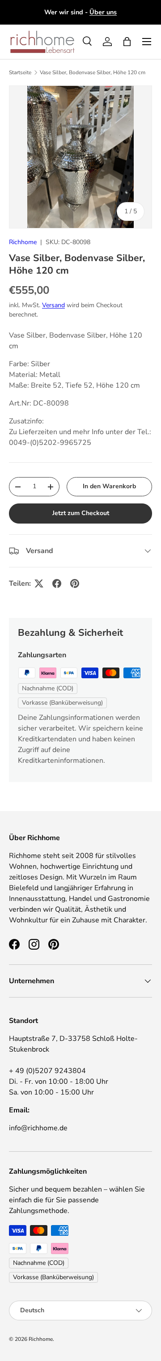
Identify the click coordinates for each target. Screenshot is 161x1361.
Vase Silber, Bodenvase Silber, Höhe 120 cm (92, 72)
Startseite (20, 72)
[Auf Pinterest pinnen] (75, 583)
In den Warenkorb (109, 486)
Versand (53, 305)
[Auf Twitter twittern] (39, 583)
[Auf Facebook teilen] (57, 583)
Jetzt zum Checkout (80, 513)
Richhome (23, 242)
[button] (127, 41)
